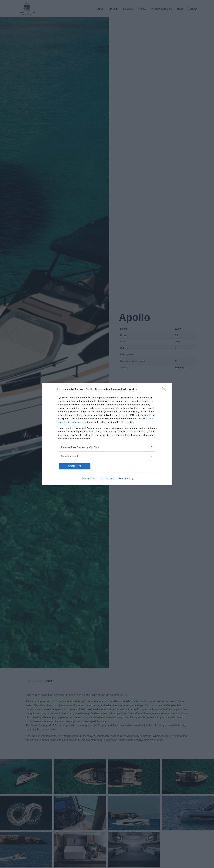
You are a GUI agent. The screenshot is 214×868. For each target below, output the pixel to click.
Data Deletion (88, 478)
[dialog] (107, 434)
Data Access (107, 478)
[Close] (165, 390)
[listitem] (107, 447)
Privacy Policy (126, 478)
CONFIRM (74, 466)
